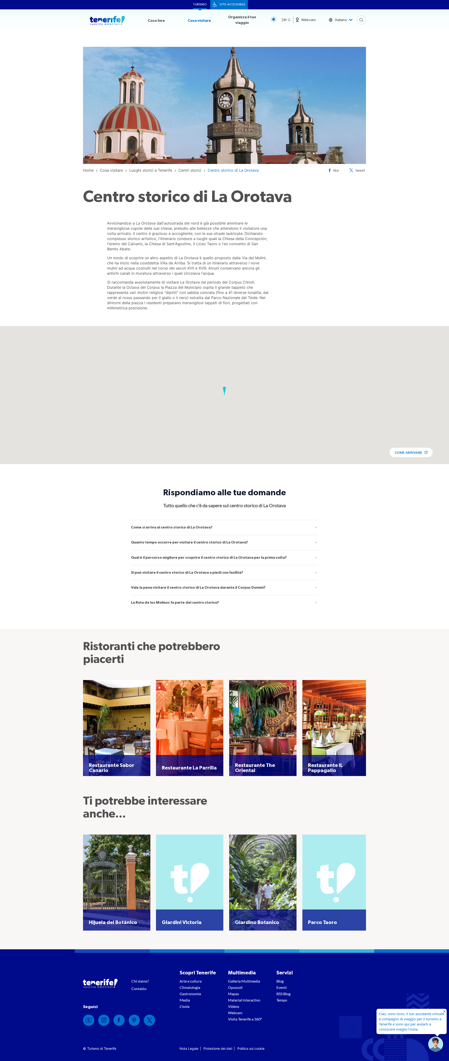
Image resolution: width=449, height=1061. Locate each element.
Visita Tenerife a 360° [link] (245, 1019)
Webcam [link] (308, 20)
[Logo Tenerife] (107, 21)
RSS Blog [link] (283, 993)
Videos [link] (233, 1006)
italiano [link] (341, 20)
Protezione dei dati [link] (217, 1048)
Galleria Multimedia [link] (244, 981)
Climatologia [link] (190, 987)
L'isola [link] (184, 1006)
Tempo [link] (281, 1000)
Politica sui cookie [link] (250, 1048)
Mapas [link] (233, 993)
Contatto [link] (138, 988)
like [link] (336, 170)
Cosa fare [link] (156, 20)
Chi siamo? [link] (140, 981)
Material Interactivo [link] (244, 1000)
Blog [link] (280, 981)
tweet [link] (360, 170)
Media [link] (185, 1000)
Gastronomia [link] (190, 993)
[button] (224, 391)
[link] (88, 170)
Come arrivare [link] (408, 453)
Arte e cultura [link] (191, 981)
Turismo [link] (200, 4)
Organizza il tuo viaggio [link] (242, 20)
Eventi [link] (281, 987)
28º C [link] (286, 20)
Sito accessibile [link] (232, 4)
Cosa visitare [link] (199, 20)
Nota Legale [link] (189, 1048)
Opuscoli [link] (235, 987)
